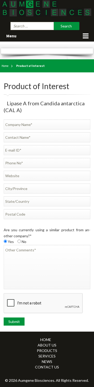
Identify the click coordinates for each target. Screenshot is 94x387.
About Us (47, 345)
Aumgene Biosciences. (37, 380)
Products (47, 350)
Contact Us (47, 367)
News (47, 361)
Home (5, 66)
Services (47, 356)
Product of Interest (30, 66)
